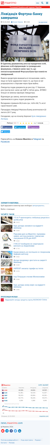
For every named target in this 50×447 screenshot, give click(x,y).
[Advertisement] (25, 173)
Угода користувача (27, 440)
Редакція (38, 440)
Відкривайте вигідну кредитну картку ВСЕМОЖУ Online (26, 299)
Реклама (12, 443)
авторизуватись (38, 205)
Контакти (4, 443)
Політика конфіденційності (10, 440)
